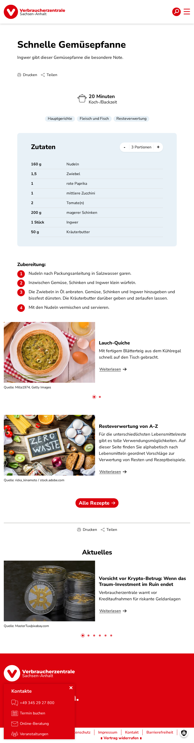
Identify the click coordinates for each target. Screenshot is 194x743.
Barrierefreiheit (159, 732)
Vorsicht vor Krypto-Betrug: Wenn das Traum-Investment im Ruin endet (142, 581)
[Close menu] (71, 688)
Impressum (107, 732)
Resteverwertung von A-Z (128, 426)
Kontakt (132, 732)
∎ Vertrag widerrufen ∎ (121, 738)
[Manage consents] (184, 733)
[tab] (94, 397)
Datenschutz (79, 732)
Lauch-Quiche (114, 343)
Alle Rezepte (94, 503)
